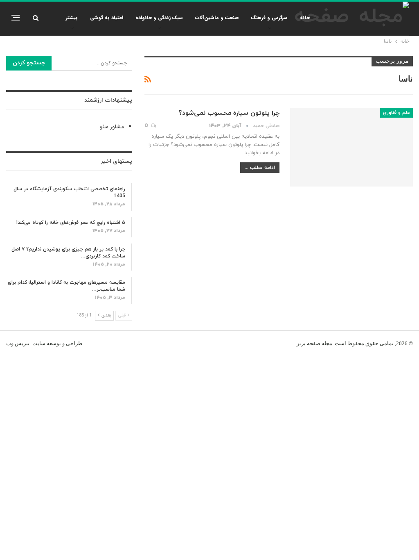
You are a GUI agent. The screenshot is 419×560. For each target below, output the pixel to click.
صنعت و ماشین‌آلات (217, 17)
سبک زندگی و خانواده (159, 17)
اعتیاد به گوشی (106, 17)
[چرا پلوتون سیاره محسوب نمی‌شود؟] (351, 147)
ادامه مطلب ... (260, 167)
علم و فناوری (396, 112)
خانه (305, 17)
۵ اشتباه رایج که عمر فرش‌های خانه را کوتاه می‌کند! (70, 222)
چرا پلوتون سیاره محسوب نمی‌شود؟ (228, 113)
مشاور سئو (112, 126)
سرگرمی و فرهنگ (269, 17)
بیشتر (72, 17)
